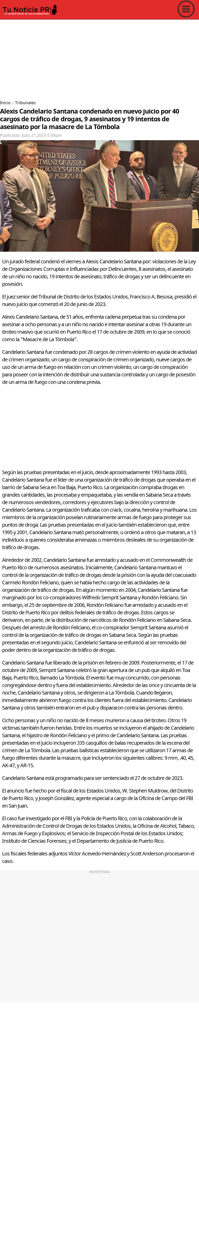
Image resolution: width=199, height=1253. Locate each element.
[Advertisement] (99, 58)
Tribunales (25, 103)
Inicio (5, 103)
